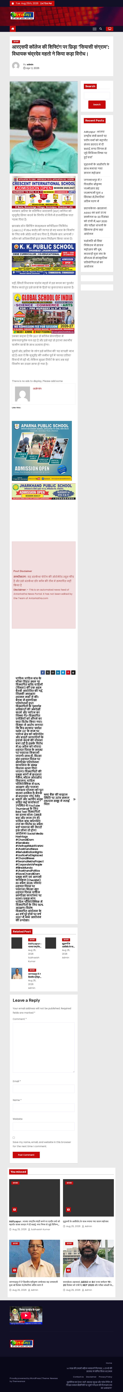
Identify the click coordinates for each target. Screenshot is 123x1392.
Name (17, 1100)
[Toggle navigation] (94, 29)
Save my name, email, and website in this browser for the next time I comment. (42, 1144)
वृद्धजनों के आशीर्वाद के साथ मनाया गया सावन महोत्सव (96, 169)
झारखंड (16, 42)
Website (17, 1119)
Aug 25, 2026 (19, 1229)
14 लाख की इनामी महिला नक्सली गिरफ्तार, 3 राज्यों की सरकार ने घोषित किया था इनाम (89, 1370)
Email (17, 1081)
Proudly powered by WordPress (25, 1378)
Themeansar (19, 1381)
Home (109, 1363)
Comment (20, 1019)
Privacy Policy (105, 1376)
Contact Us (78, 1376)
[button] (101, 29)
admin (30, 64)
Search (90, 86)
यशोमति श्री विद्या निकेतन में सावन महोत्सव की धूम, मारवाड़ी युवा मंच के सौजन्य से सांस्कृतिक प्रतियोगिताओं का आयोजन (95, 253)
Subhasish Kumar (33, 959)
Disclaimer (91, 1376)
